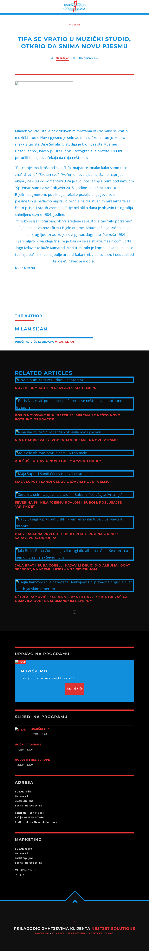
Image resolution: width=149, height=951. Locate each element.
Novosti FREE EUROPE (32, 759)
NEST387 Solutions (113, 928)
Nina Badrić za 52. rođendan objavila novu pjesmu (66, 440)
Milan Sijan (62, 58)
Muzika (74, 24)
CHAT (110, 933)
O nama (58, 933)
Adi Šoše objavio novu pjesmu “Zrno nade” (58, 461)
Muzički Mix (40, 728)
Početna (42, 933)
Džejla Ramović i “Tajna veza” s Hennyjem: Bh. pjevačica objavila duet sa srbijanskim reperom (71, 599)
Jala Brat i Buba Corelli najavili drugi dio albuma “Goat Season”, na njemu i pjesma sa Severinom (72, 567)
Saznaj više (74, 688)
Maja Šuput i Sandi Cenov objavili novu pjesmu (62, 482)
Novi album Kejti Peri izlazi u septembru (56, 388)
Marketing (76, 933)
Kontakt (96, 933)
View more (74, 380)
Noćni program (28, 744)
